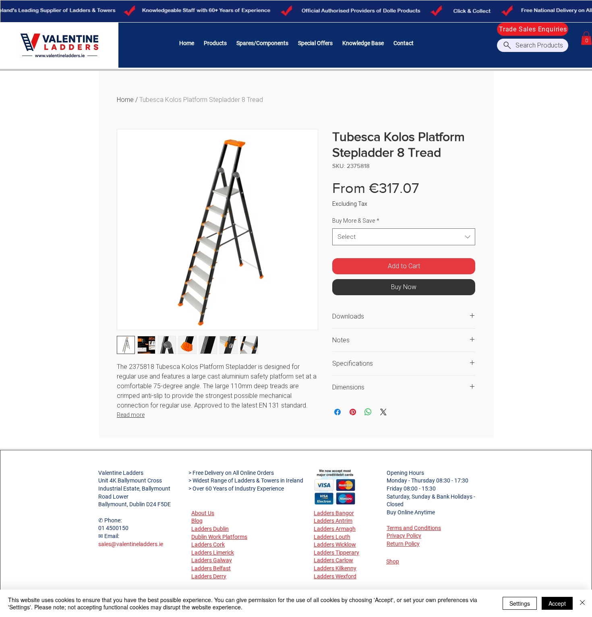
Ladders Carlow (333, 560)
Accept (557, 603)
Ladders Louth (332, 537)
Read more (131, 415)
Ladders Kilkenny (335, 568)
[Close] (582, 603)
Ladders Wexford (335, 576)
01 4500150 (113, 528)
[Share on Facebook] (337, 412)
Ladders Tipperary (336, 552)
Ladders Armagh (335, 529)
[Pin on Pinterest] (353, 412)
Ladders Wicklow (335, 544)
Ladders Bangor (334, 513)
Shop (392, 561)
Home (125, 100)
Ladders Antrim (333, 521)
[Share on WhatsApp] (368, 412)
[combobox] (403, 236)
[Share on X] (383, 412)
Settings (519, 603)
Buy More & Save (355, 220)
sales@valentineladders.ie (130, 544)
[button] (215, 43)
